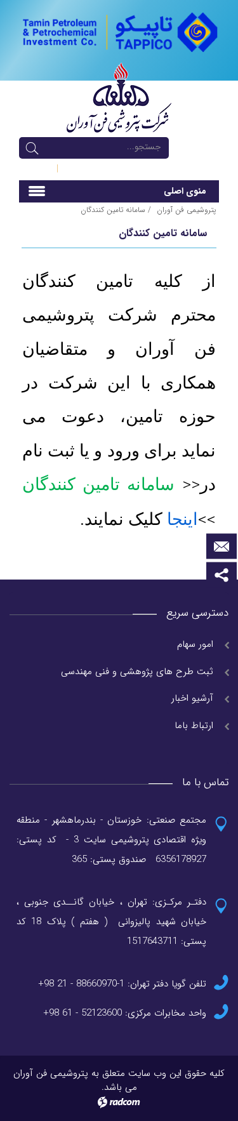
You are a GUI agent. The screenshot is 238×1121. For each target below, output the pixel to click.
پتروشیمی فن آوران (186, 210)
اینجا (180, 519)
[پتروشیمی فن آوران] (119, 31)
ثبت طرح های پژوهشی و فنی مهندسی (137, 671)
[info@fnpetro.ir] (221, 546)
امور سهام (195, 644)
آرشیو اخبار (192, 698)
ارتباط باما (194, 725)
